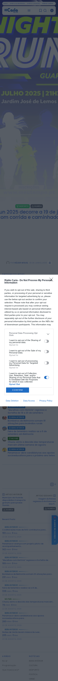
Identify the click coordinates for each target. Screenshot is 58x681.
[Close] (52, 280)
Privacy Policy (45, 400)
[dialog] (29, 340)
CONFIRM (17, 390)
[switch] (46, 341)
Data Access (29, 400)
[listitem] (29, 334)
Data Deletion (12, 400)
